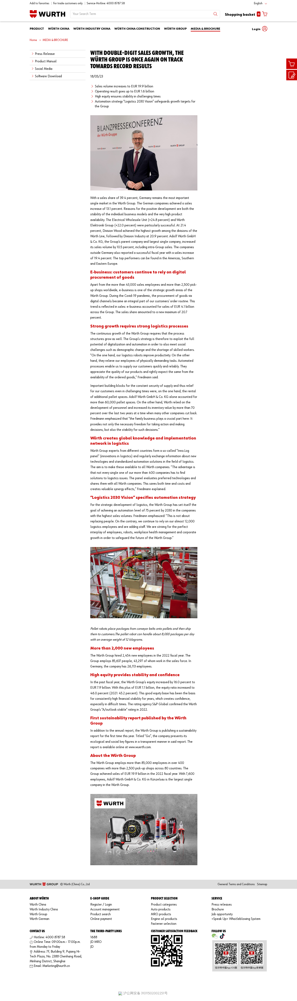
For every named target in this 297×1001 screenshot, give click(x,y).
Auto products (161, 909)
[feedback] (291, 75)
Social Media (43, 69)
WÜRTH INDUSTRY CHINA (91, 28)
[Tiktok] (222, 937)
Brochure (218, 909)
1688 (93, 937)
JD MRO (96, 942)
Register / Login (101, 904)
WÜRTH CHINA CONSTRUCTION (137, 28)
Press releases (222, 904)
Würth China (38, 904)
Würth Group (38, 914)
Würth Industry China (44, 909)
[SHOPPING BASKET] (291, 64)
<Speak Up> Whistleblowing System (236, 919)
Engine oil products (164, 919)
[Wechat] (215, 937)
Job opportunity (222, 914)
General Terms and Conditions (236, 884)
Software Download (48, 76)
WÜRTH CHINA (58, 28)
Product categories (164, 904)
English (258, 3)
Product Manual (46, 61)
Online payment (101, 919)
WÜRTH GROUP (175, 28)
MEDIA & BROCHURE (205, 28)
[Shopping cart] (291, 64)
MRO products (161, 914)
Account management (105, 909)
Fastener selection (163, 924)
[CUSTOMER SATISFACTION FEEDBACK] (291, 75)
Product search (100, 914)
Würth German (39, 919)
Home (33, 40)
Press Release (45, 54)
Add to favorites (39, 3)
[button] (259, 29)
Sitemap (262, 884)
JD (92, 947)
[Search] (215, 14)
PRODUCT (37, 28)
